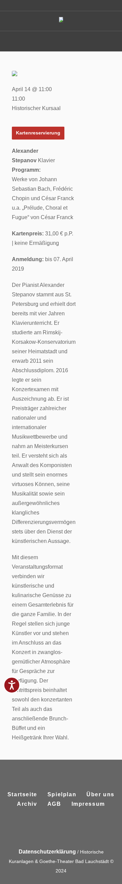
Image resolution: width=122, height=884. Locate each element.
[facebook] (52, 830)
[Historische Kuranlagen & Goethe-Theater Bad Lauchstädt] (61, 21)
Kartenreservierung (38, 132)
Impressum (88, 804)
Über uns (100, 794)
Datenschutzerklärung (47, 852)
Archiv (27, 804)
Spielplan (61, 794)
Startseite (22, 794)
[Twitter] (68, 830)
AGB (54, 804)
